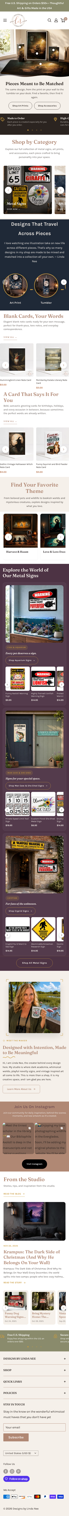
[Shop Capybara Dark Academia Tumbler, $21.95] (20, 47)
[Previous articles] (5, 1307)
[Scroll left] (8, 190)
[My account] (56, 20)
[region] (34, 121)
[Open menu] (5, 20)
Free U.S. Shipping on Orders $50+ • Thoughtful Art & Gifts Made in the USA (34, 5)
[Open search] (49, 20)
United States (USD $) (18, 1453)
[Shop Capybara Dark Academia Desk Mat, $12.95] (40, 64)
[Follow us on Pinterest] (18, 1471)
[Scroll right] (60, 190)
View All (10, 337)
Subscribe (16, 1437)
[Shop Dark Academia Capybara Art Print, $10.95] (37, 53)
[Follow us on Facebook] (5, 1471)
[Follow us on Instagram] (12, 1471)
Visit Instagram (34, 1164)
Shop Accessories (47, 105)
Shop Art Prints (20, 105)
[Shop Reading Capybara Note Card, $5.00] (53, 50)
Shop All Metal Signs (34, 962)
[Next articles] (63, 1307)
